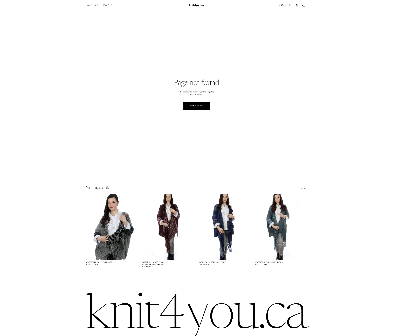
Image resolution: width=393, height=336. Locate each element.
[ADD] (133, 255)
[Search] (290, 5)
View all (304, 188)
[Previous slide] (90, 227)
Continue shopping (196, 105)
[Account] (297, 5)
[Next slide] (133, 227)
